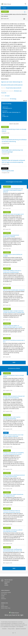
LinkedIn (6, 585)
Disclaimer (4, 628)
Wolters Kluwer (4, 606)
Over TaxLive (4, 594)
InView (2, 605)
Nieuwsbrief (7, 581)
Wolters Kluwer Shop (5, 608)
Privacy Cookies (11, 628)
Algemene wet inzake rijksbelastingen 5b (11, 82)
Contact (2, 595)
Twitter (5, 583)
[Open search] (25, 4)
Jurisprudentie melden (6, 592)
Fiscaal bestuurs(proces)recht (13, 88)
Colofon (3, 597)
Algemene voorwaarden (21, 628)
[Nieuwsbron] (4, 85)
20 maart (7, 95)
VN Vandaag (13, 99)
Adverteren (3, 598)
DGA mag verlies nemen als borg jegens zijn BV (13, 214)
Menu (4, 8)
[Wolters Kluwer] (6, 4)
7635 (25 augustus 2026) (8, 170)
